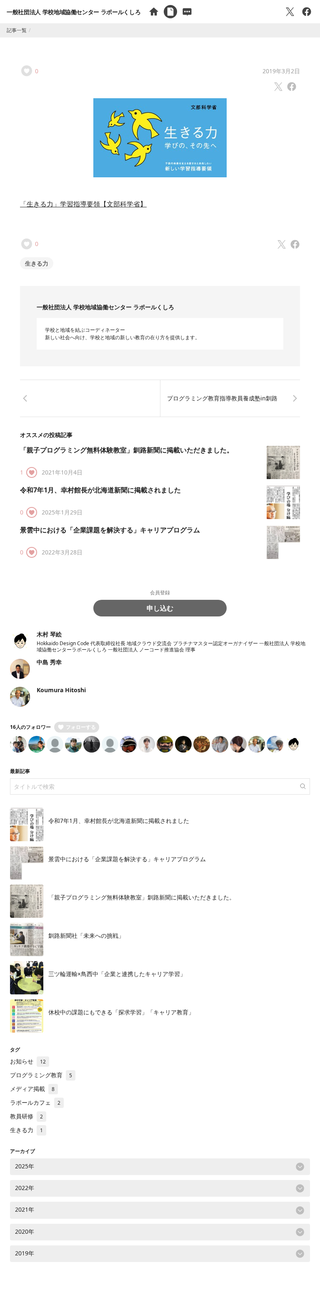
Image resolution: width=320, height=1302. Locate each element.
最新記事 (20, 771)
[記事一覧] (170, 11)
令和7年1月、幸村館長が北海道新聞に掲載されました (100, 489)
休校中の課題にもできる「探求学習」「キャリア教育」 (121, 1012)
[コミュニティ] (187, 11)
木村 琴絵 (49, 634)
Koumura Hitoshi (61, 690)
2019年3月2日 (281, 71)
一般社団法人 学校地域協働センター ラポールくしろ (73, 12)
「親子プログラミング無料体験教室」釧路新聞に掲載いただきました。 (126, 450)
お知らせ (28, 1061)
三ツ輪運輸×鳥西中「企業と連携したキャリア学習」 (117, 974)
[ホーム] (153, 11)
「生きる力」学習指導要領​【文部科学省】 (83, 204)
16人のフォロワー (30, 727)
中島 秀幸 (49, 662)
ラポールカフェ (35, 1102)
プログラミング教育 (41, 1075)
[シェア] (306, 11)
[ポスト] (290, 11)
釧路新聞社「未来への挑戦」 (86, 935)
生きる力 (36, 263)
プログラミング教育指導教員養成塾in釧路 (222, 398)
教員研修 (26, 1116)
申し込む (160, 608)
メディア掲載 (32, 1089)
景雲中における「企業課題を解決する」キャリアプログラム (110, 529)
